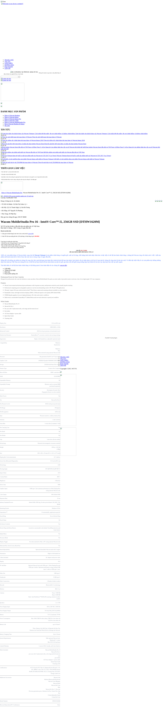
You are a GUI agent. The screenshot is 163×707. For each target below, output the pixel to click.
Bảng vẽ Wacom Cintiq (11, 120)
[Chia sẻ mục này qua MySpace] (157, 201)
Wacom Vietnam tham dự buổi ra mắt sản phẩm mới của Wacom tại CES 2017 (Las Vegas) (84, 155)
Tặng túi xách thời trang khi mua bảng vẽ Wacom (47, 137)
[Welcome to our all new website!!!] (12, 4)
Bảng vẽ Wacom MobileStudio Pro (15, 122)
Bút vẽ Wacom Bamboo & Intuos (14, 124)
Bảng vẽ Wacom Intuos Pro (13, 119)
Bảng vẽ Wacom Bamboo (12, 115)
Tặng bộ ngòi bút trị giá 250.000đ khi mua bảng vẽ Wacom (55, 162)
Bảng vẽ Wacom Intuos (11, 117)
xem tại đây (30, 233)
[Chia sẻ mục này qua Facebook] (161, 201)
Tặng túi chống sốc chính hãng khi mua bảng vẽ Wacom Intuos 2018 (64, 140)
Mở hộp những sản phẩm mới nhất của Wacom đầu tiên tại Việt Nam (64, 152)
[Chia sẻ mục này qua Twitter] (159, 201)
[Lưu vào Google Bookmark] (156, 201)
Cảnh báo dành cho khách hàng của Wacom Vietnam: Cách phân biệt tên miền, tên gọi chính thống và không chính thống (111, 133)
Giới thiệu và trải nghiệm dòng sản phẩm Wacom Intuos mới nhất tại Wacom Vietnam (78, 159)
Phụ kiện (7, 125)
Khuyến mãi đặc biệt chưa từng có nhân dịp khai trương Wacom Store (65, 144)
